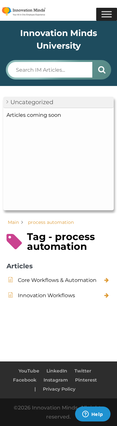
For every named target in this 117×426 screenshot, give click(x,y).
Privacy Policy (59, 389)
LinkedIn (56, 371)
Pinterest (86, 380)
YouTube (29, 371)
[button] (58, 102)
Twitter (82, 371)
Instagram (56, 380)
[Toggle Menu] (106, 14)
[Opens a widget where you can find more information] (92, 415)
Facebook (24, 380)
